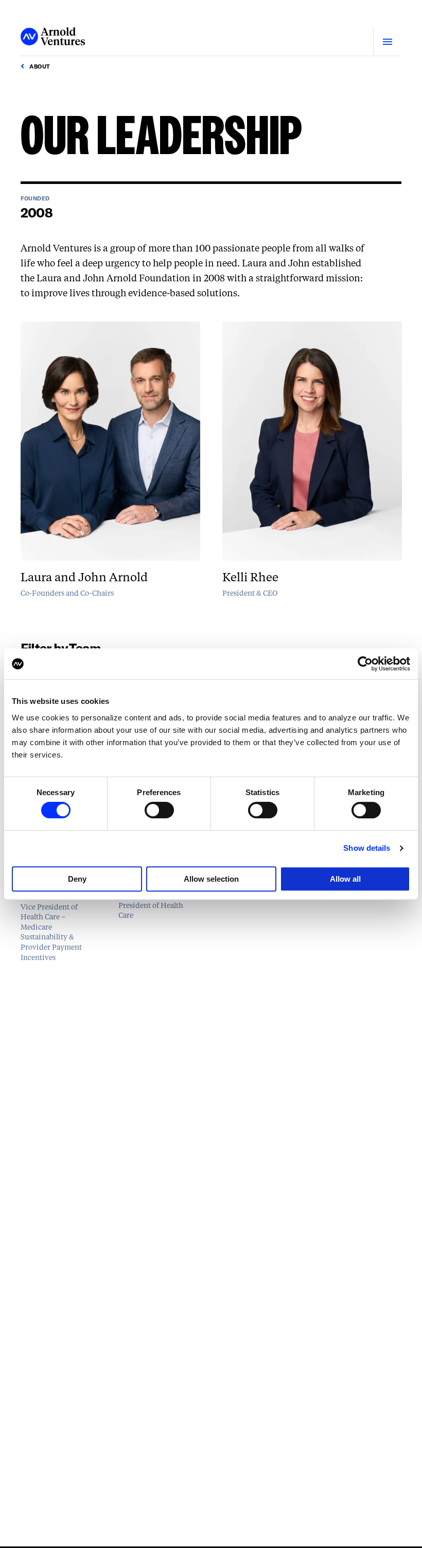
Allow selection (211, 878)
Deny (77, 878)
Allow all (345, 878)
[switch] (159, 810)
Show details (366, 848)
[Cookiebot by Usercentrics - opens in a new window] (365, 663)
